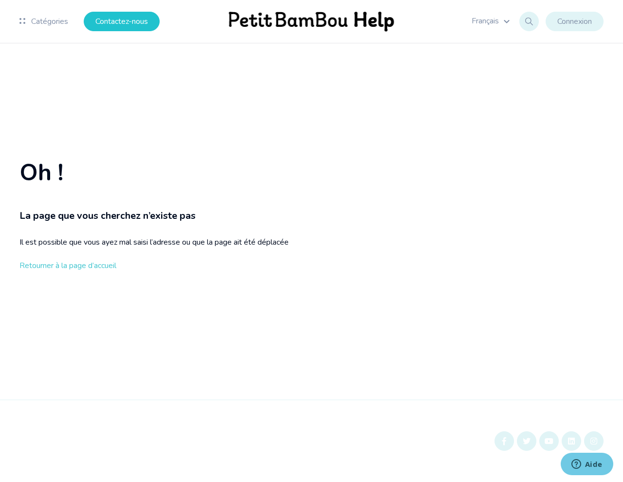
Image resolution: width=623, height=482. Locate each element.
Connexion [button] (574, 21)
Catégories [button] (48, 21)
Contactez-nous (121, 21)
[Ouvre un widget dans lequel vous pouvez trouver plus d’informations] (586, 465)
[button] (492, 21)
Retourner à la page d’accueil (67, 265)
